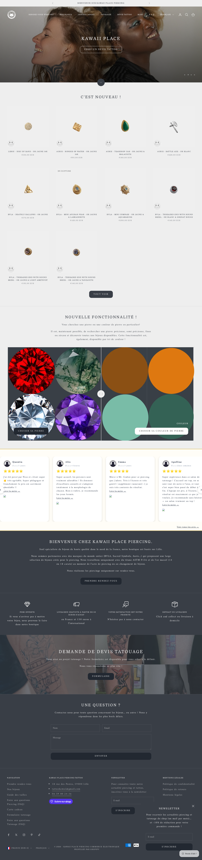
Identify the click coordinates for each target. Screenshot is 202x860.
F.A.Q (151, 15)
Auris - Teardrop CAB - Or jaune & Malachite (125, 153)
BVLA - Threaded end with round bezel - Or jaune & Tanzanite (77, 278)
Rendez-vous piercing (41, 15)
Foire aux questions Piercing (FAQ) (18, 802)
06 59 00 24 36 (62, 794)
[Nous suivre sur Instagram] (23, 834)
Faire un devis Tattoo (101, 49)
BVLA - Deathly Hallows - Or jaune (28, 214)
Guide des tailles (17, 795)
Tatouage (106, 15)
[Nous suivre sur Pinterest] (31, 834)
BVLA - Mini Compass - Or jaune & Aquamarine (125, 216)
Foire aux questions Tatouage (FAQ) (18, 822)
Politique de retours (174, 789)
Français (165, 15)
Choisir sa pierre (31, 431)
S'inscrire (169, 847)
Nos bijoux (66, 15)
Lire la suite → (12, 491)
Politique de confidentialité (179, 784)
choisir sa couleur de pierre (161, 431)
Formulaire (101, 676)
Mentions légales (172, 795)
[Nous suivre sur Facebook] (8, 834)
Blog (140, 15)
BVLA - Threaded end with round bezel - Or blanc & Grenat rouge (174, 216)
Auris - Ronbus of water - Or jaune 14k (76, 153)
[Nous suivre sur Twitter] (16, 834)
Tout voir (101, 294)
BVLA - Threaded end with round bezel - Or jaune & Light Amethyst (28, 278)
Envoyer (101, 756)
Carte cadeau (14, 810)
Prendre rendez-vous (101, 581)
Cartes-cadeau (86, 15)
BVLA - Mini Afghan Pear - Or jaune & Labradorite (76, 216)
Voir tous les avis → (188, 527)
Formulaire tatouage (19, 815)
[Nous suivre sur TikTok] (39, 834)
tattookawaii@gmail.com (66, 789)
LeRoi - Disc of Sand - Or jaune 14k (28, 151)
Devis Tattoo (124, 15)
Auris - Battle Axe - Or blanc (174, 151)
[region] (101, 44)
